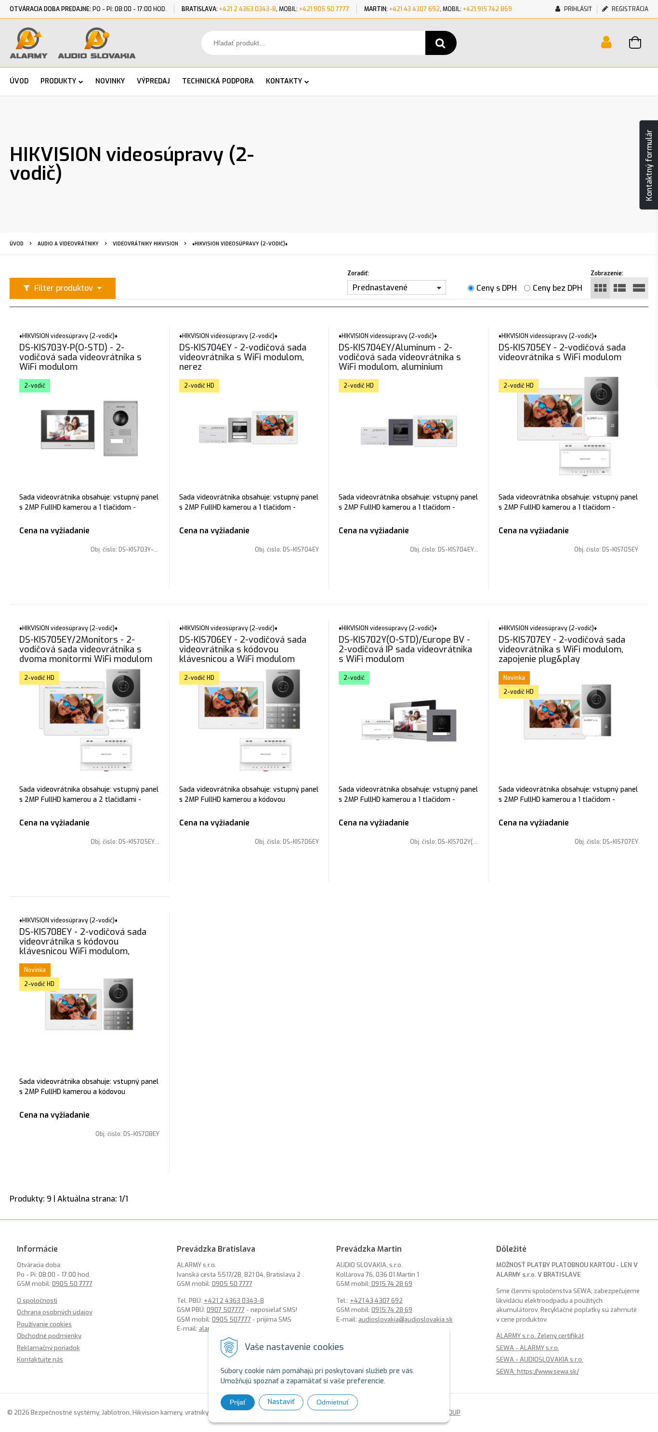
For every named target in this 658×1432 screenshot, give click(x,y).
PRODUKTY (58, 81)
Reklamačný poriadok (48, 1348)
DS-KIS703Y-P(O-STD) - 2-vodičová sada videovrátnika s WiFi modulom (80, 357)
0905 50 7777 (72, 1284)
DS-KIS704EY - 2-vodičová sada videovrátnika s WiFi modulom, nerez (242, 357)
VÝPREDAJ (153, 81)
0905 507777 (231, 1319)
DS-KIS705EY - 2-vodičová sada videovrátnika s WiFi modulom (562, 352)
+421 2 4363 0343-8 (247, 9)
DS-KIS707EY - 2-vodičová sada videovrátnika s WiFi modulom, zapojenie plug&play (562, 649)
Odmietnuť (332, 1402)
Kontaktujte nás (40, 1359)
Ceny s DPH (496, 288)
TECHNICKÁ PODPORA (218, 81)
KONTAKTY (284, 81)
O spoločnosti (37, 1301)
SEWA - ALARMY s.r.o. (527, 1348)
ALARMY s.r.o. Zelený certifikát (540, 1336)
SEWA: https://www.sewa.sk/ (537, 1371)
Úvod (17, 244)
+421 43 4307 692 (414, 9)
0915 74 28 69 (391, 1284)
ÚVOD (19, 81)
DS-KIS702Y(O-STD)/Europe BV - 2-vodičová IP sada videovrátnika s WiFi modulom (405, 649)
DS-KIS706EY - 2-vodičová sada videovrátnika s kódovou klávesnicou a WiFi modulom (242, 649)
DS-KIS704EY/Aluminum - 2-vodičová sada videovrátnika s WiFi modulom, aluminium (400, 357)
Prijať (238, 1402)
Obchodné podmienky (49, 1336)
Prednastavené (380, 288)
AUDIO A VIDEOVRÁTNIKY (68, 244)
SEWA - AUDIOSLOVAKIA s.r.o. (539, 1359)
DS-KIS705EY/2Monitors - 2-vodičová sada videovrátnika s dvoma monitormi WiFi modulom (85, 649)
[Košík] (638, 44)
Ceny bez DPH (557, 288)
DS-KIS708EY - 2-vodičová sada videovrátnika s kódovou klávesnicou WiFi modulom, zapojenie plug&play (82, 946)
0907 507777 (226, 1310)
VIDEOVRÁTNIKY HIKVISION (145, 244)
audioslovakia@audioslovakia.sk (405, 1319)
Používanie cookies (44, 1324)
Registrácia (629, 9)
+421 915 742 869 (487, 9)
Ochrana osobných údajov (54, 1312)
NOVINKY (110, 81)
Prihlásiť (577, 9)
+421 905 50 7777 (324, 9)
